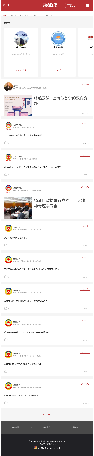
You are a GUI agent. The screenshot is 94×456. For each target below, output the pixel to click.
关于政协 (16, 427)
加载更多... (47, 415)
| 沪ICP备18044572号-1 (47, 444)
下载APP (73, 5)
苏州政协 (16, 227)
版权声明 (77, 427)
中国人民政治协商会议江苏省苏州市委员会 (27, 230)
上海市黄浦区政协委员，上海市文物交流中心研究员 (30, 88)
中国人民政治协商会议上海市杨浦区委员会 (27, 190)
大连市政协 (17, 125)
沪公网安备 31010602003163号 (49, 448)
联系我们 (47, 427)
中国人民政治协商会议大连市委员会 (25, 127)
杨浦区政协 (17, 188)
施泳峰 (15, 86)
